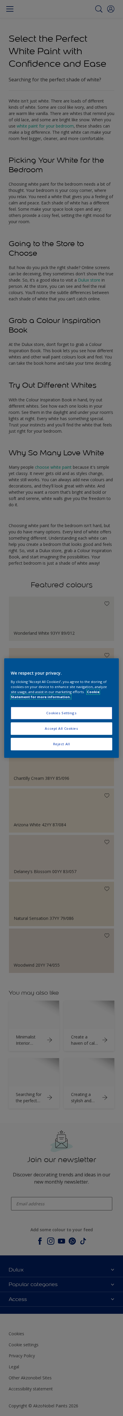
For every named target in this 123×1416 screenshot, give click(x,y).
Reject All (61, 744)
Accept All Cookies (61, 728)
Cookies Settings (61, 713)
